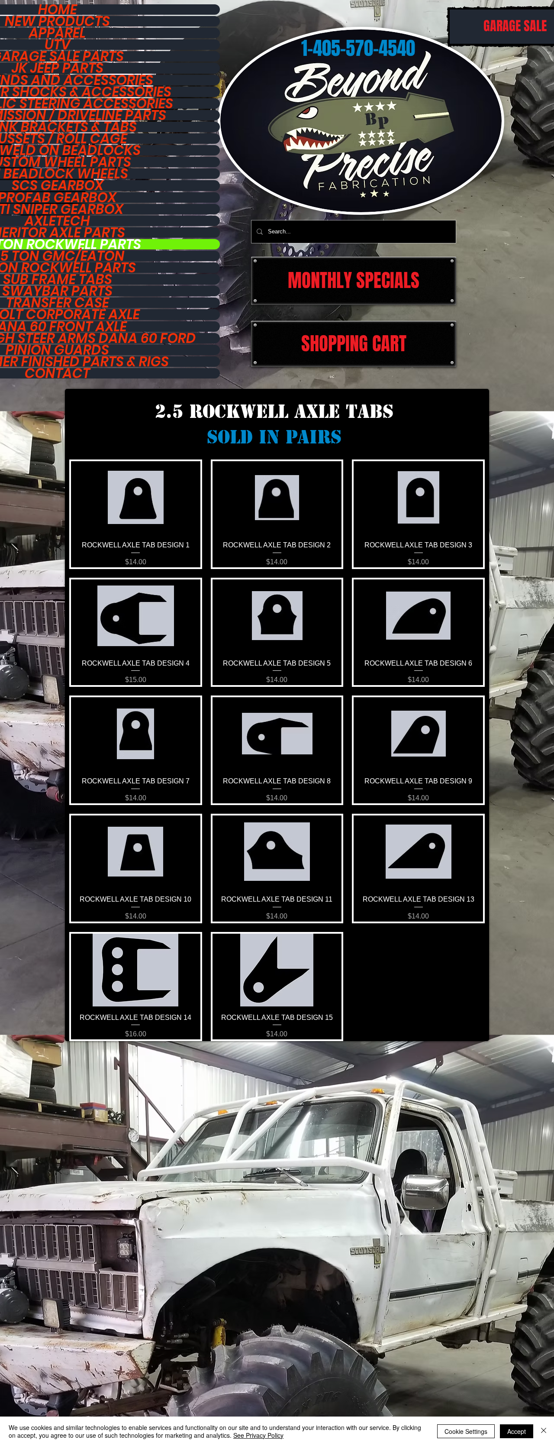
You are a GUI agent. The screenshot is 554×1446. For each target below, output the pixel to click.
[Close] (543, 1431)
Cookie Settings (465, 1431)
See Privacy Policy (258, 1435)
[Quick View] (135, 497)
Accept (516, 1431)
